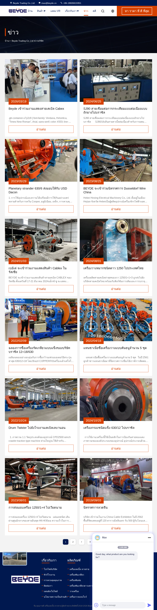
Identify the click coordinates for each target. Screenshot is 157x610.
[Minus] (149, 537)
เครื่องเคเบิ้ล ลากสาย (79, 569)
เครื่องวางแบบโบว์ (78, 597)
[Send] (149, 605)
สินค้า (40, 11)
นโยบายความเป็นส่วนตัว (55, 597)
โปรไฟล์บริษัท (50, 569)
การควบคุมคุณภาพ (53, 580)
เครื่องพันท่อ (75, 580)
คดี (94, 11)
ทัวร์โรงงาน (49, 574)
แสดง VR (55, 11)
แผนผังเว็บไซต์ (51, 591)
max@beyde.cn (49, 3)
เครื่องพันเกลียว (77, 574)
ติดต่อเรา (48, 586)
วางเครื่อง (74, 591)
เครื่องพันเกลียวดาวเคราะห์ (82, 586)
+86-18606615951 (72, 3)
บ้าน (30, 11)
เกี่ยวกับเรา (71, 11)
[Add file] (96, 605)
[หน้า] (81, 542)
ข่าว (86, 11)
